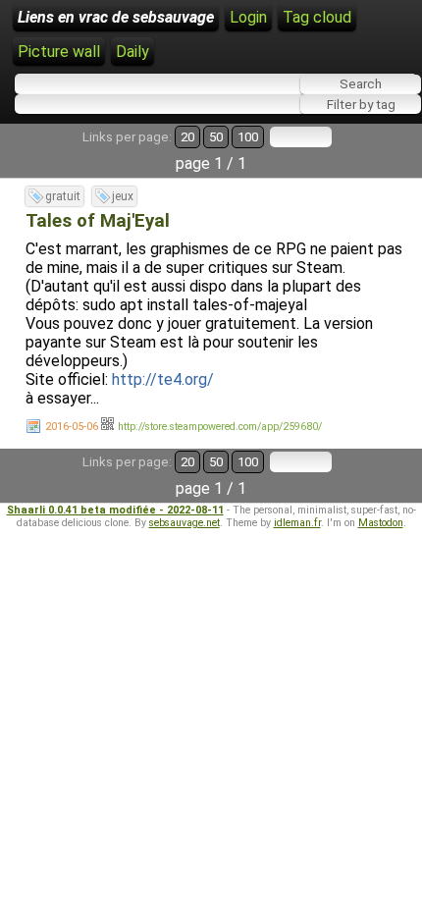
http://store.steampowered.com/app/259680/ (220, 426)
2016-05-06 (71, 426)
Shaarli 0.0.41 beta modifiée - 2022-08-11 (115, 510)
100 (247, 137)
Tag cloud (317, 17)
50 (216, 137)
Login (248, 17)
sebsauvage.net (184, 522)
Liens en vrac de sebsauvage (116, 17)
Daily (132, 51)
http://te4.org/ (163, 379)
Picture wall (59, 51)
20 (187, 137)
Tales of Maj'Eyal (98, 221)
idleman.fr (297, 522)
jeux (122, 196)
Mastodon (380, 522)
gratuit (62, 196)
